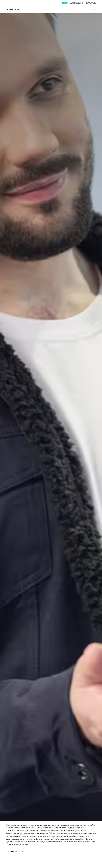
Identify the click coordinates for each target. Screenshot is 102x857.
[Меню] (7, 2)
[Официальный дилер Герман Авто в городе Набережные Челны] (83, 3)
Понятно (13, 851)
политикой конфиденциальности (74, 836)
